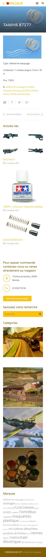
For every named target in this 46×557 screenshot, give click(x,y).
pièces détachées (26, 529)
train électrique (24, 94)
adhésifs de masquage (15, 87)
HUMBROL (15, 513)
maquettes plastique (12, 90)
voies (34, 542)
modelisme (23, 521)
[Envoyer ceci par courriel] (5, 102)
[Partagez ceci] (12, 102)
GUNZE (7, 512)
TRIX (23, 542)
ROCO (6, 538)
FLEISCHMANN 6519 (13, 239)
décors (5, 508)
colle (36, 504)
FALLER (11, 508)
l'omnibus (30, 87)
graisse (36, 508)
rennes (6, 94)
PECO (11, 528)
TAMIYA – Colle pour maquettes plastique (23, 206)
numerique (23, 525)
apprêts (31, 500)
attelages (9, 503)
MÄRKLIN (15, 525)
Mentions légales (33, 552)
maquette (7, 517)
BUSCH (18, 504)
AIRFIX (26, 500)
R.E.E (28, 534)
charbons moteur (27, 504)
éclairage (39, 542)
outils (29, 525)
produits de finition (30, 90)
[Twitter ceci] (19, 102)
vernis (28, 542)
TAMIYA (13, 94)
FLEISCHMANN (24, 507)
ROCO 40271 (9, 159)
